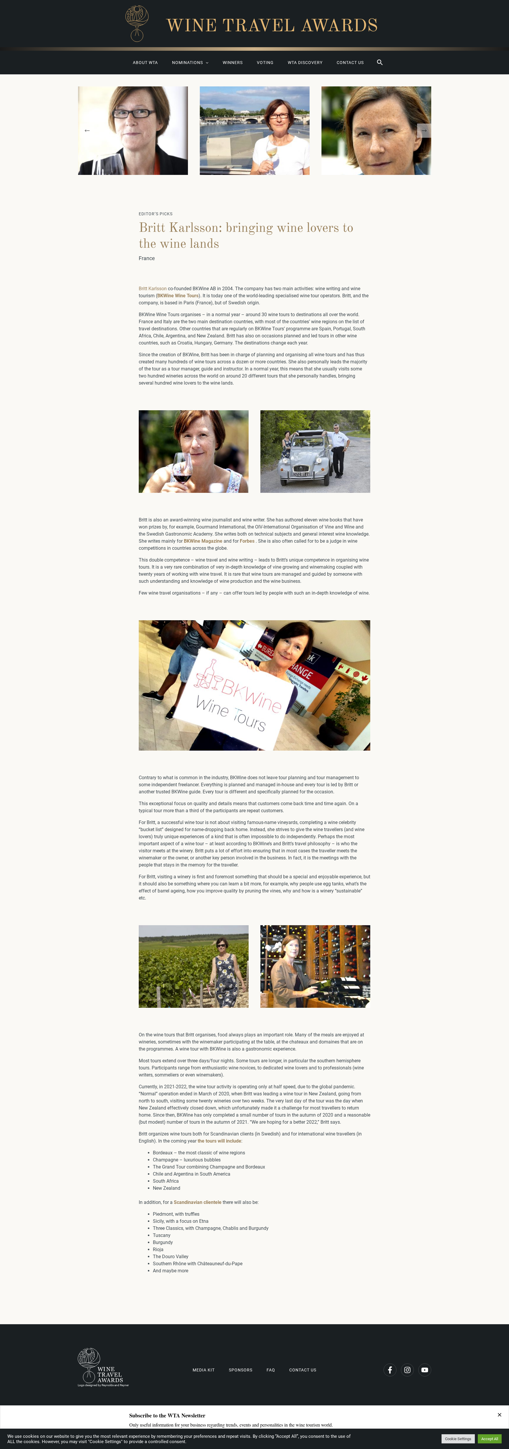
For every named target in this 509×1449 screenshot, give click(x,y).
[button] (380, 62)
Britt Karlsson (153, 288)
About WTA (145, 62)
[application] (205, 62)
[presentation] (87, 131)
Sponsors (240, 1370)
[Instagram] (407, 1369)
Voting (265, 62)
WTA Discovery (305, 62)
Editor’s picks (156, 213)
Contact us (350, 62)
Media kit (204, 1370)
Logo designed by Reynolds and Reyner (103, 1385)
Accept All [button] (489, 1439)
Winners (233, 62)
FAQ (271, 1370)
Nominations (187, 62)
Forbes (247, 541)
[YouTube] (424, 1369)
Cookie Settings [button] (458, 1439)
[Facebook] (390, 1369)
